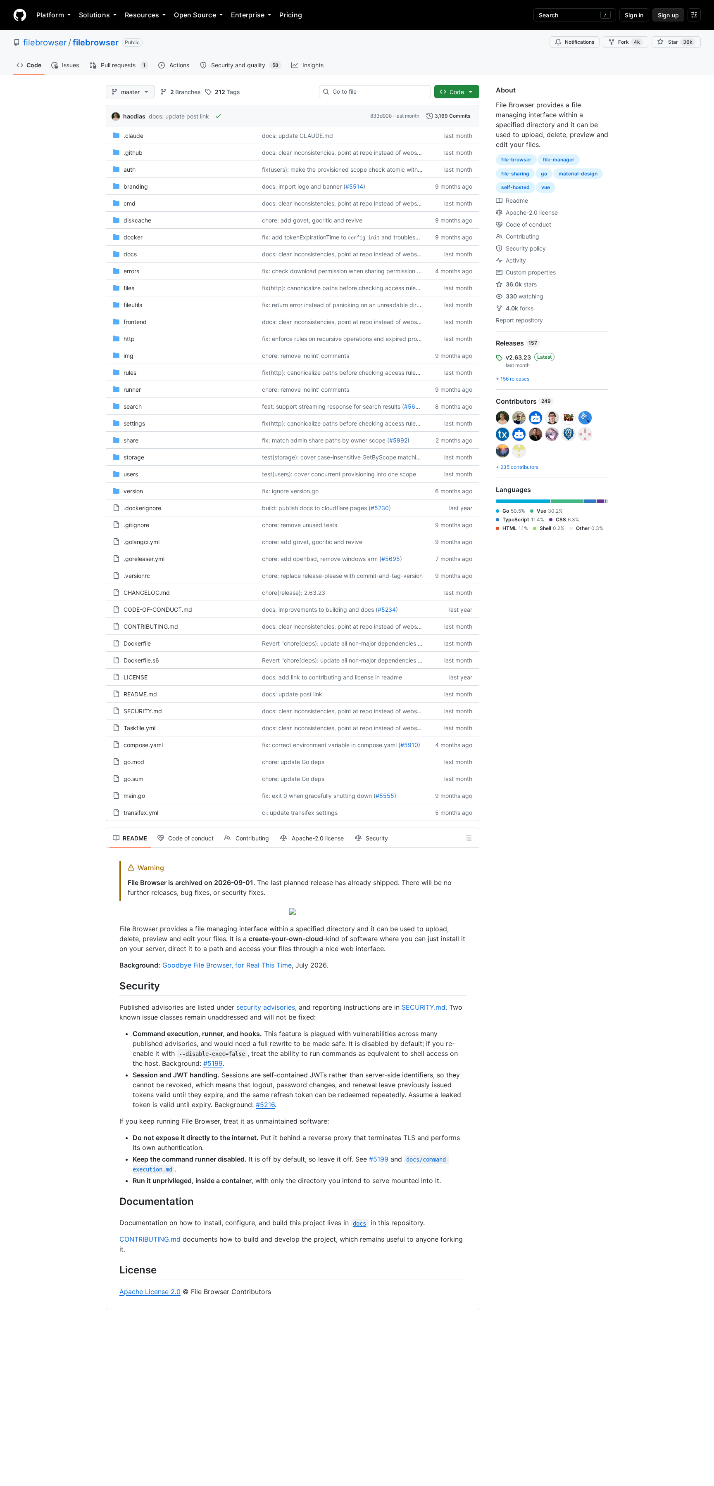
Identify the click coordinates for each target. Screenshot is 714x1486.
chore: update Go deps (293, 761)
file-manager (558, 159)
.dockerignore (142, 507)
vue (545, 187)
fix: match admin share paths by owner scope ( (325, 440)
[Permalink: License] (113, 1270)
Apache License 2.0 (150, 1291)
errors (131, 270)
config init (364, 238)
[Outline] (469, 838)
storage (134, 457)
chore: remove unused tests (299, 524)
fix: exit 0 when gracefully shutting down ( (319, 795)
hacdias (134, 116)
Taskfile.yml (139, 727)
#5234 (387, 609)
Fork (629, 42)
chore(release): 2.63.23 (293, 592)
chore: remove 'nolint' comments (305, 355)
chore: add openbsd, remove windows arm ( (321, 558)
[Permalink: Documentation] (113, 1201)
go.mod (134, 761)
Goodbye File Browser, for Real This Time (227, 965)
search (133, 406)
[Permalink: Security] (113, 985)
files (129, 287)
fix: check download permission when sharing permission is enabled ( (355, 270)
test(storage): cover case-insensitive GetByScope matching (342, 457)
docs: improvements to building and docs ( (320, 609)
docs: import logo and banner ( (303, 186)
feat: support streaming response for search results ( (333, 406)
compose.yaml (143, 744)
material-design (578, 173)
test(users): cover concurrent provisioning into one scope (339, 474)
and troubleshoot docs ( (413, 237)
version (133, 491)
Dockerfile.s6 (141, 660)
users (131, 474)
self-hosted (515, 187)
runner (132, 389)
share (131, 440)
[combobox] (378, 91)
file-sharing (515, 173)
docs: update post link (179, 116)
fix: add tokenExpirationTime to (304, 237)
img (128, 355)
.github (133, 152)
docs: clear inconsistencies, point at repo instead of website (343, 152)
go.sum (133, 778)
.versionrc (137, 575)
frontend (135, 321)
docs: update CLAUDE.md (297, 135)
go (544, 173)
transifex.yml (141, 812)
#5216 (265, 1104)
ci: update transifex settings (300, 812)
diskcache (137, 220)
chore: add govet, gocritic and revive (312, 220)
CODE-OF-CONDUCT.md (158, 609)
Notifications (579, 42)
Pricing (290, 15)
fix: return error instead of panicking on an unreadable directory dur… (355, 304)
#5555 (385, 795)
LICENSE (136, 677)
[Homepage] (19, 14)
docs (130, 254)
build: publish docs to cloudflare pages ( (316, 507)
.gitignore (136, 524)
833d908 (381, 116)
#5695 (390, 558)
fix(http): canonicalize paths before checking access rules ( (342, 287)
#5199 (213, 1063)
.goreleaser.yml (144, 558)
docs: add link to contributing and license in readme (332, 677)
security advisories (265, 1007)
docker (133, 237)
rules (130, 372)
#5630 (413, 406)
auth (130, 169)
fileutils (133, 304)
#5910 (409, 744)
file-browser (516, 159)
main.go (134, 795)
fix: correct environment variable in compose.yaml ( (331, 744)
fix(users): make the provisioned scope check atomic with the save (352, 169)
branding (136, 186)
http (129, 338)
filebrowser (45, 42)
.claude (133, 135)
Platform (50, 15)
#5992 (398, 440)
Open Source (195, 15)
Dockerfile (137, 643)
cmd (130, 203)
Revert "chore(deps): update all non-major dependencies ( (341, 643)
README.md (140, 694)
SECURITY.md (143, 711)
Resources (142, 15)
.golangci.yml (141, 541)
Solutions (94, 15)
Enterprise (247, 15)
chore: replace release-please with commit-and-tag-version (342, 575)
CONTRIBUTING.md (151, 626)
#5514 (354, 186)
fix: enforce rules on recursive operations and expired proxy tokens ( (354, 338)
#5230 (380, 507)
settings (134, 423)
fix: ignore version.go (290, 491)
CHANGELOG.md (147, 592)
